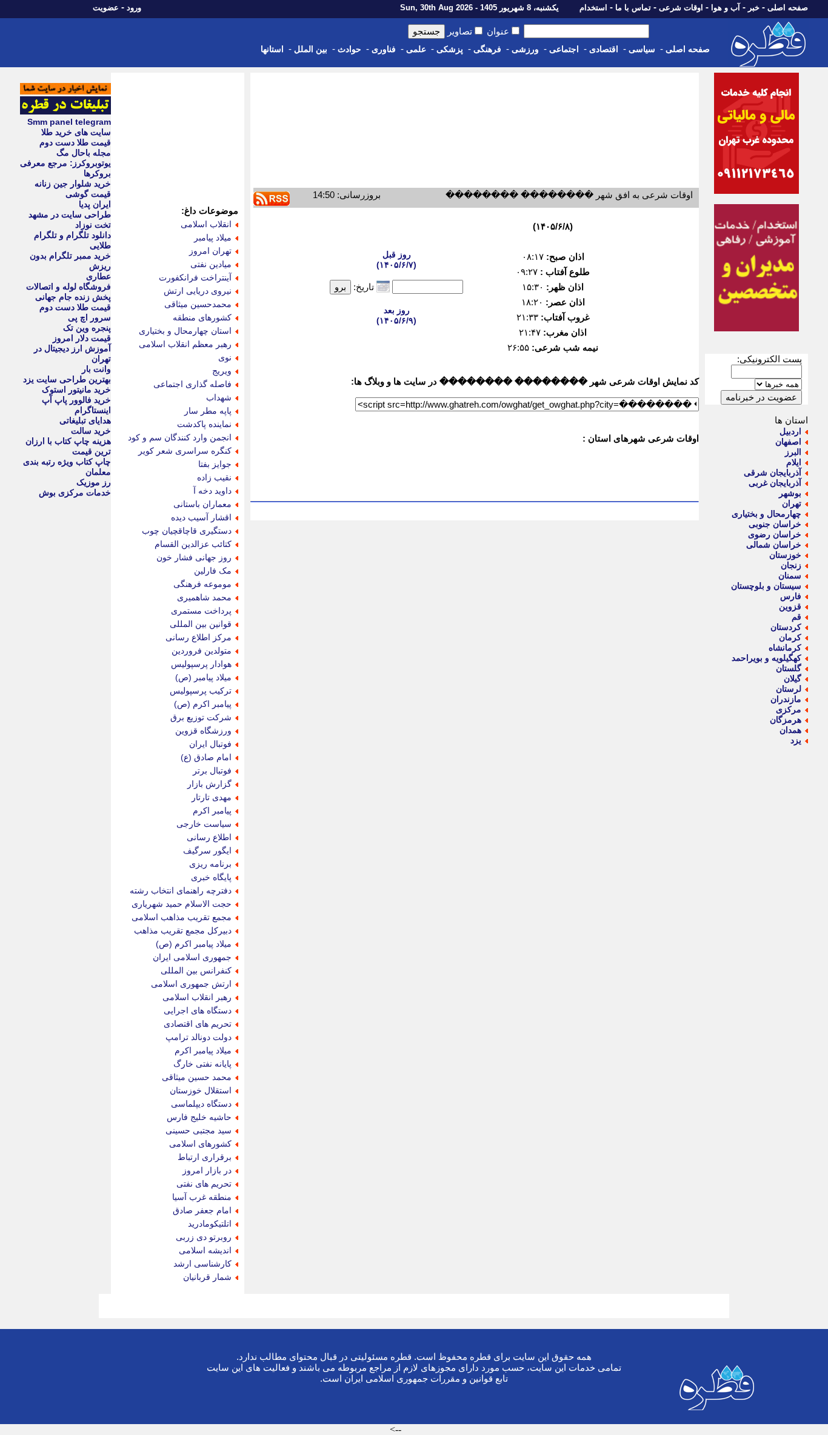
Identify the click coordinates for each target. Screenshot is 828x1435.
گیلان (792, 678)
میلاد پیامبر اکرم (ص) (194, 944)
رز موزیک (93, 482)
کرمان (790, 637)
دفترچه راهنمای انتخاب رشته (181, 890)
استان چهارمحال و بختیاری (185, 331)
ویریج (222, 371)
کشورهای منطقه (202, 317)
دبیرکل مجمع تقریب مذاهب (183, 930)
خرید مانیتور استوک (76, 389)
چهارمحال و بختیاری (766, 514)
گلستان (788, 668)
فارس (790, 596)
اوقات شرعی (681, 7)
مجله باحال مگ (83, 152)
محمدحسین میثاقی (198, 304)
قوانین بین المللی (201, 624)
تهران (791, 503)
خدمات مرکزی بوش (75, 492)
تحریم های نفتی (204, 1183)
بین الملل (310, 49)
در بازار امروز (207, 1170)
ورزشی (525, 49)
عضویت (106, 7)
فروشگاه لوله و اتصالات (68, 286)
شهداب (219, 397)
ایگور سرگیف (207, 850)
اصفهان (788, 441)
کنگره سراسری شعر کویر (185, 451)
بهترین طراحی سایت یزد (67, 379)
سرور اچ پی (89, 317)
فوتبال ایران (210, 744)
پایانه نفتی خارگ (202, 1064)
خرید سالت (91, 431)
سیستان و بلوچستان (766, 586)
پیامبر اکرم (212, 810)
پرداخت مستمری (201, 610)
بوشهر (790, 493)
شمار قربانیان (207, 1277)
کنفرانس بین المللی (196, 970)
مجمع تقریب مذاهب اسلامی (182, 917)
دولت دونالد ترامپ (198, 1037)
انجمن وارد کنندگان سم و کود (180, 437)
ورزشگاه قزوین (203, 730)
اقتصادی (603, 49)
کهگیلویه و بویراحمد (766, 658)
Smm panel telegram (69, 122)
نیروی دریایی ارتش (198, 291)
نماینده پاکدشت (204, 424)
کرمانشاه (785, 647)
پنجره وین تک (87, 328)
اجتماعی (564, 49)
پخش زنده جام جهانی (73, 297)
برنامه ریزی (210, 864)
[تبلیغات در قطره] (65, 111)
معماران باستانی (202, 504)
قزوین (790, 606)
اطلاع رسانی (209, 837)
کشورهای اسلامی (200, 1143)
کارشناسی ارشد (202, 1263)
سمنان (789, 575)
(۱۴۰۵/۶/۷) (396, 260)
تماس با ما (633, 7)
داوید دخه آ (212, 490)
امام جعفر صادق (202, 1210)
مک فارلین (213, 570)
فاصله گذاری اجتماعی (192, 384)
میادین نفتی (211, 264)
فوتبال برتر (212, 770)
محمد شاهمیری (204, 597)
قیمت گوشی (88, 194)
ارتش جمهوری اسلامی (191, 984)
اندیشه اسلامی (205, 1250)
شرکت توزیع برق (201, 717)
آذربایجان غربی (775, 483)
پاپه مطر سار (208, 411)
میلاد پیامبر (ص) (203, 677)
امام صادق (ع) (206, 757)
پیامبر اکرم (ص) (203, 704)
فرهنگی (487, 49)
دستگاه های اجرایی (198, 1010)
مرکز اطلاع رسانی (198, 637)
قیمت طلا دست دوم (75, 142)
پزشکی (449, 49)
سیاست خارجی (204, 824)
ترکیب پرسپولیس (201, 690)
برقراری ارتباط (205, 1157)
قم (796, 616)
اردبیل (790, 431)
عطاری (98, 276)
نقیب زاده (214, 477)
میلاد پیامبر (213, 237)
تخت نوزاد (93, 225)
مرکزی (788, 709)
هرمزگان (785, 719)
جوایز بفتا (215, 464)
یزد (795, 740)
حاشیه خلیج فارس (199, 1117)
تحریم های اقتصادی (198, 1024)
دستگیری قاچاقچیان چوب (187, 530)
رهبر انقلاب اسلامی (197, 997)
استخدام (593, 7)
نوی (225, 357)
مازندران (785, 699)
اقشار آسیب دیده (201, 517)
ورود (134, 7)
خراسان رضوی (774, 534)
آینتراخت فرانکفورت (195, 277)
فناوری (384, 49)
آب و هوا (725, 7)
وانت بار (96, 369)
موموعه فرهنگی (202, 584)
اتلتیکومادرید (210, 1223)
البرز (793, 452)
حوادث (349, 49)
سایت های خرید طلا (76, 132)
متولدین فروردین (202, 650)
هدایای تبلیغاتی (85, 420)
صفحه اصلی (787, 7)
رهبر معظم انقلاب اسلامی (185, 344)
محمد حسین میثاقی (197, 1077)
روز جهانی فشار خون (194, 557)
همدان (790, 730)
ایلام (793, 462)
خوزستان (785, 555)
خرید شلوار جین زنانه (73, 183)
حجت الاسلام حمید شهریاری (182, 904)
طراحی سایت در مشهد (69, 214)
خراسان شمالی (773, 544)
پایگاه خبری (211, 877)
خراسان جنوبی (775, 524)
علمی (416, 49)
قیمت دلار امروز (82, 338)
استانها (272, 49)
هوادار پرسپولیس (201, 664)
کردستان (785, 627)
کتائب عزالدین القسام (193, 544)
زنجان (791, 565)
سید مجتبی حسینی (198, 1130)
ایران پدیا (95, 204)
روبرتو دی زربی (204, 1237)
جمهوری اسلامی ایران (192, 957)
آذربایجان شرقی (772, 472)
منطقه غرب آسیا (202, 1197)
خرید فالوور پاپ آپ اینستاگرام (76, 405)
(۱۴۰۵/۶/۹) (396, 315)
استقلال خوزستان (201, 1090)
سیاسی (642, 49)
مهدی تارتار (212, 797)
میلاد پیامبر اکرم (203, 1050)
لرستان (788, 689)
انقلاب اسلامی (206, 224)
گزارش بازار (209, 784)
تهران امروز (210, 251)
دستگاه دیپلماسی (201, 1104)
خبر (754, 7)
